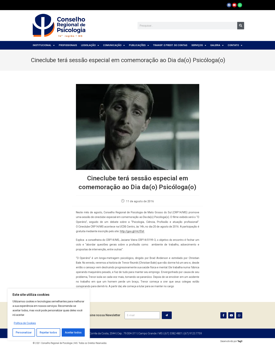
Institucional (42, 45)
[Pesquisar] (240, 25)
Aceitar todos (73, 332)
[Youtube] (234, 5)
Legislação (88, 45)
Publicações (137, 45)
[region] (48, 315)
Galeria (215, 45)
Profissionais (68, 45)
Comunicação (112, 45)
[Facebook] (229, 5)
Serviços (197, 45)
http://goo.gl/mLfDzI (132, 231)
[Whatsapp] (240, 5)
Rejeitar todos (48, 332)
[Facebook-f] (223, 315)
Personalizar (24, 332)
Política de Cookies (25, 323)
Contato (233, 45)
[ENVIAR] (167, 315)
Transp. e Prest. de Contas (170, 45)
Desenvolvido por (231, 341)
